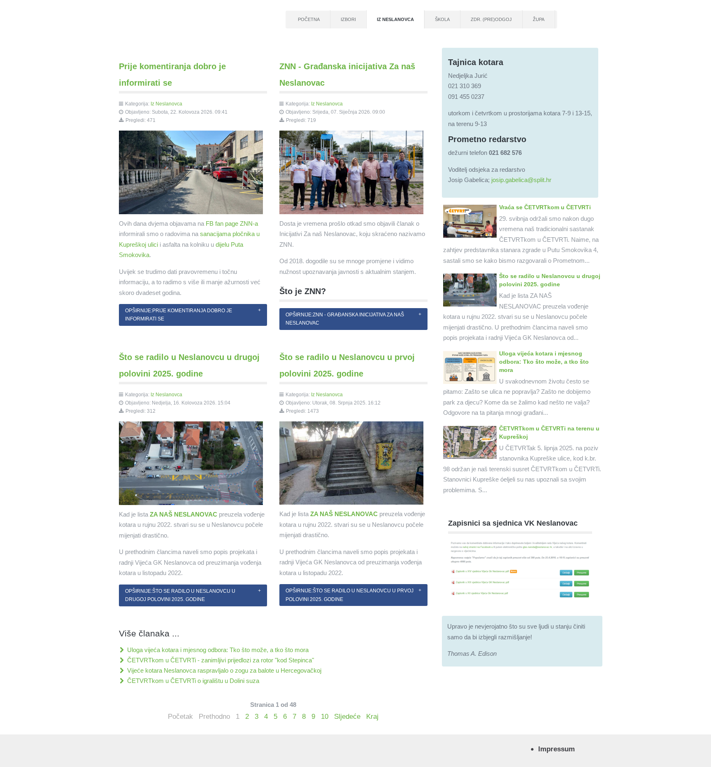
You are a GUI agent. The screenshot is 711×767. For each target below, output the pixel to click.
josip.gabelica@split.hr (521, 179)
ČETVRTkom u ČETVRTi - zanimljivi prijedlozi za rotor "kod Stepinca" (219, 660)
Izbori (348, 19)
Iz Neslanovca (395, 19)
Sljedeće (347, 716)
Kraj (372, 716)
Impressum (556, 749)
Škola (442, 19)
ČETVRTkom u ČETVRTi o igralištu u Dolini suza (192, 680)
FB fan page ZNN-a (232, 223)
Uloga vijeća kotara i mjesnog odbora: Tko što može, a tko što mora (217, 649)
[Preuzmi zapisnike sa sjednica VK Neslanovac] (520, 569)
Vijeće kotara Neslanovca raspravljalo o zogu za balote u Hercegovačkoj (223, 670)
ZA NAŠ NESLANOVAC (183, 514)
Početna (309, 19)
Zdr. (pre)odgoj (491, 19)
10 (324, 716)
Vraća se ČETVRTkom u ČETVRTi (545, 207)
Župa (538, 19)
